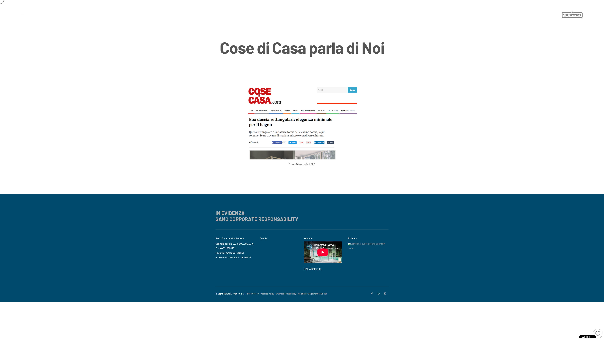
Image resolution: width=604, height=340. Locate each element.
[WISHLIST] (597, 333)
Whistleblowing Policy (286, 293)
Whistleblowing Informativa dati (312, 293)
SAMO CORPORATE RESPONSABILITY (256, 219)
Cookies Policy (267, 293)
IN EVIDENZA (230, 213)
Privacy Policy (252, 293)
